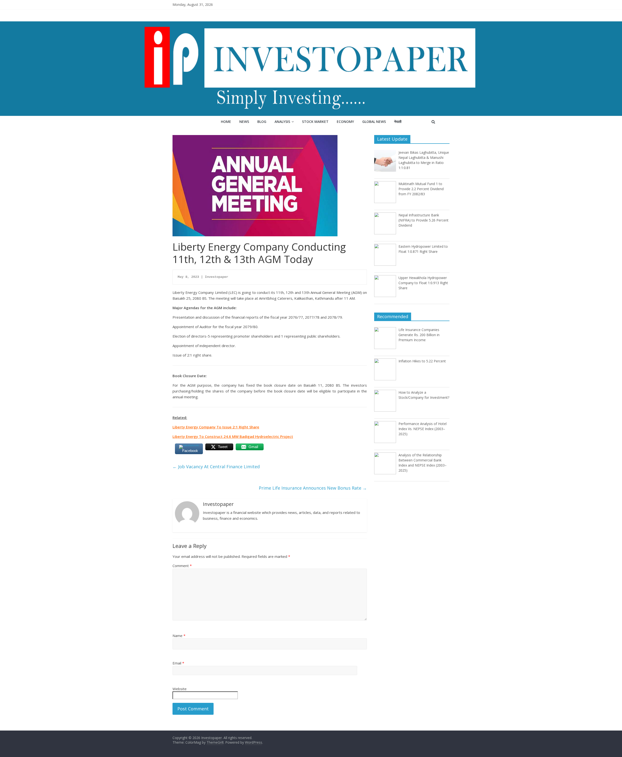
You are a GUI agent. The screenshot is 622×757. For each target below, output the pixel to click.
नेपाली (397, 121)
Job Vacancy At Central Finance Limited (216, 466)
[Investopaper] (311, 24)
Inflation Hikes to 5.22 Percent (422, 361)
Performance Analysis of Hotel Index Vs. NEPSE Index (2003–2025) (422, 428)
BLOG (261, 121)
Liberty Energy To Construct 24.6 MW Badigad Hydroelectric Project (233, 436)
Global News (374, 121)
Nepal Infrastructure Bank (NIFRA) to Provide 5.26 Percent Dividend (423, 220)
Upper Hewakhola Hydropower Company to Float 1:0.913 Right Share (423, 282)
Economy (345, 121)
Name (179, 635)
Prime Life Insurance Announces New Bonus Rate (313, 488)
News (244, 121)
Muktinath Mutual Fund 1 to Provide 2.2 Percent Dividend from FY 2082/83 (421, 188)
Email (178, 663)
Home (226, 121)
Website (180, 688)
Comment (182, 565)
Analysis (282, 121)
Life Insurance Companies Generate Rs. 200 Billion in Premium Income (419, 334)
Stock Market (315, 121)
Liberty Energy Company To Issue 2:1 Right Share (216, 427)
